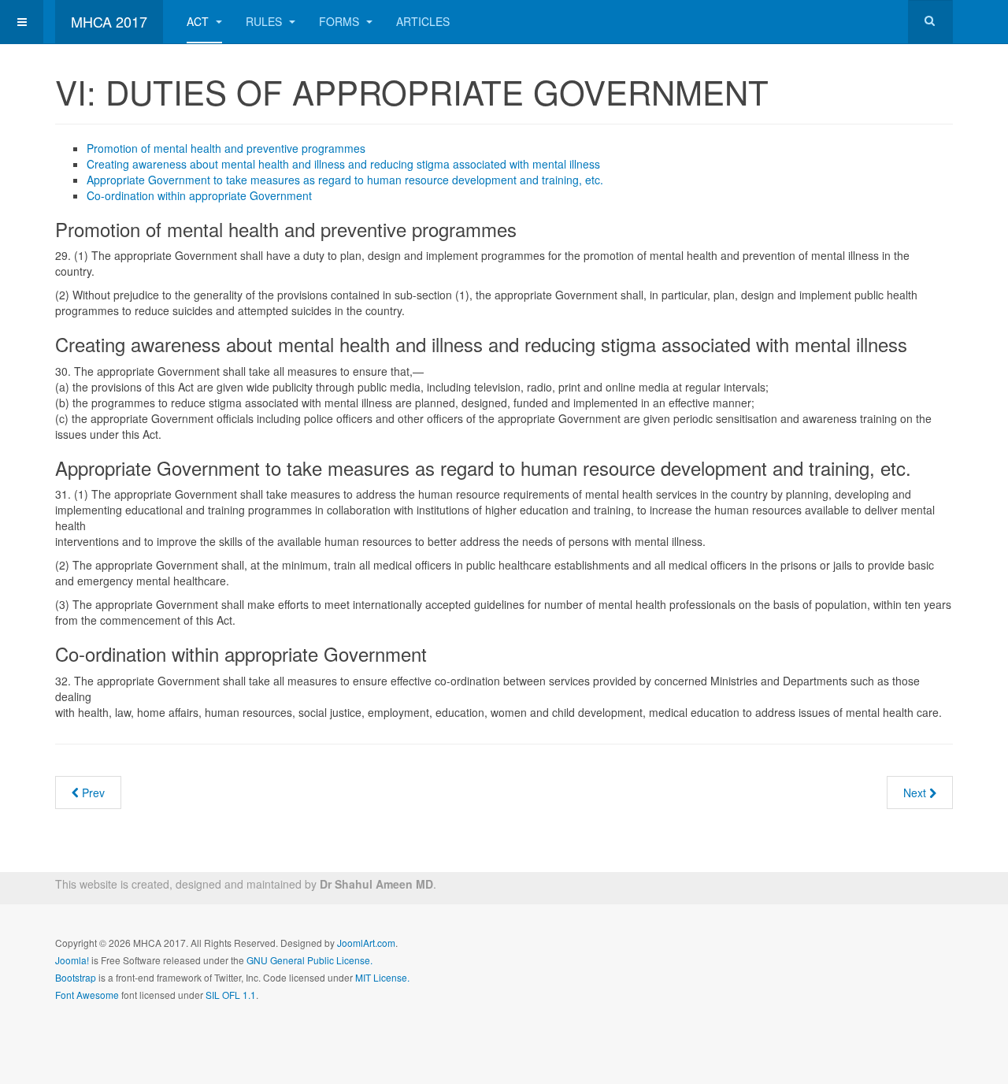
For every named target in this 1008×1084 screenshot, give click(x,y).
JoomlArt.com (366, 942)
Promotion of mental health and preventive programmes (226, 148)
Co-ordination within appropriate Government (199, 195)
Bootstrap (75, 977)
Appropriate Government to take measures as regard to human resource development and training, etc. (345, 179)
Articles (423, 21)
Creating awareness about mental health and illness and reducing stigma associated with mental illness (343, 164)
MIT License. (382, 977)
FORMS (340, 21)
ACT (199, 21)
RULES (265, 21)
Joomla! (72, 960)
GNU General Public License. (309, 960)
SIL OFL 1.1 (231, 994)
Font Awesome (87, 994)
